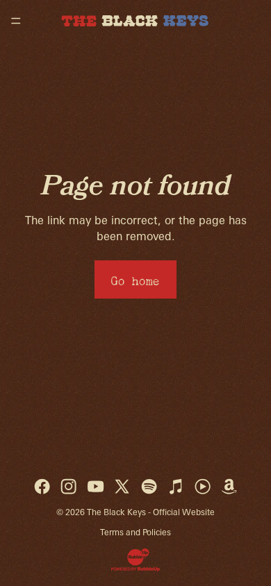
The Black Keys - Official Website (151, 512)
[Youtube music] (202, 486)
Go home (135, 278)
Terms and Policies (135, 532)
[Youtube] (95, 486)
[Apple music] (175, 486)
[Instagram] (68, 486)
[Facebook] (42, 486)
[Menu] (16, 21)
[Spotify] (149, 486)
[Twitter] (122, 486)
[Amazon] (229, 486)
